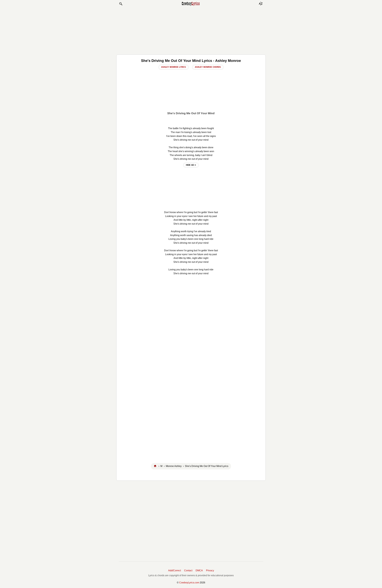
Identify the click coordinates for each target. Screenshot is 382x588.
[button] (121, 4)
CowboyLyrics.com (189, 582)
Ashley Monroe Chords (208, 67)
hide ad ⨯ (191, 165)
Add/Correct (174, 570)
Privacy (210, 570)
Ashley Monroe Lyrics (173, 67)
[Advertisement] (191, 30)
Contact (188, 570)
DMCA (199, 570)
